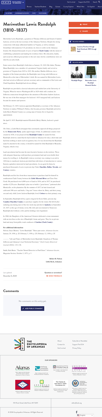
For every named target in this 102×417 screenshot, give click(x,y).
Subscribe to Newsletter (79, 341)
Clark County (44, 50)
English (82, 415)
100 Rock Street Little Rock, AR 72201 (25, 403)
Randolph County (35, 134)
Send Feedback (55, 276)
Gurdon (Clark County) (44, 222)
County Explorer (68, 6)
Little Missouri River (39, 178)
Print (85, 24)
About (59, 341)
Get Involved (71, 2)
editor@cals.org (76, 403)
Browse (29, 6)
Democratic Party (14, 131)
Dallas (49, 167)
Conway (6, 170)
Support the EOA (84, 2)
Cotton (42, 193)
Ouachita (43, 167)
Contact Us (61, 344)
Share (85, 31)
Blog (50, 6)
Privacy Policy (76, 348)
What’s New (80, 6)
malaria (48, 204)
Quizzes (57, 6)
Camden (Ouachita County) (13, 201)
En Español (91, 6)
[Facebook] (77, 412)
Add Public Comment (34, 308)
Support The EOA (78, 344)
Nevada (55, 167)
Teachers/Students (40, 6)
